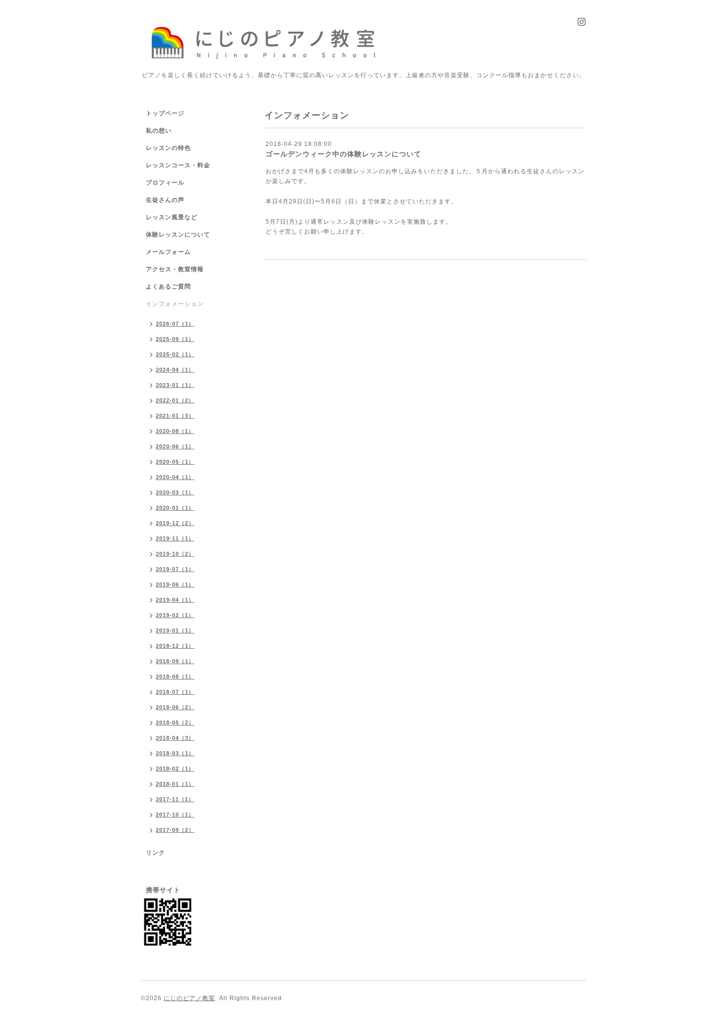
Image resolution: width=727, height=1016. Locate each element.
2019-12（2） (175, 523)
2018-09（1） (175, 661)
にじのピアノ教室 (189, 998)
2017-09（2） (175, 830)
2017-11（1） (175, 799)
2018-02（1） (175, 769)
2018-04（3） (175, 738)
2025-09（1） (175, 339)
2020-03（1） (175, 492)
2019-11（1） (175, 538)
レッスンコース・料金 (178, 165)
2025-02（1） (175, 354)
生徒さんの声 (165, 199)
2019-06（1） (175, 584)
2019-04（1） (175, 600)
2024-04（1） (175, 370)
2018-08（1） (175, 676)
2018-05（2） (175, 723)
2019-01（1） (175, 630)
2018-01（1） (175, 784)
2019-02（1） (175, 615)
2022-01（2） (175, 400)
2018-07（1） (175, 692)
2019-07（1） (175, 569)
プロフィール (165, 182)
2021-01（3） (175, 416)
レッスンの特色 (168, 148)
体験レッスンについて (178, 234)
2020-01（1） (175, 508)
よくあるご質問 (168, 286)
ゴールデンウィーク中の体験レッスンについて (343, 154)
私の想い (159, 130)
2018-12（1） (175, 646)
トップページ (165, 113)
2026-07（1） (175, 324)
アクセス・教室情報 (175, 269)
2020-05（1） (175, 462)
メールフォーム (168, 251)
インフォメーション (175, 303)
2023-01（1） (175, 385)
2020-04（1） (175, 477)
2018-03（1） (175, 753)
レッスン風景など (171, 217)
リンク (155, 852)
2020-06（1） (175, 446)
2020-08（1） (175, 431)
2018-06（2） (175, 707)
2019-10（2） (175, 554)
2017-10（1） (175, 815)
